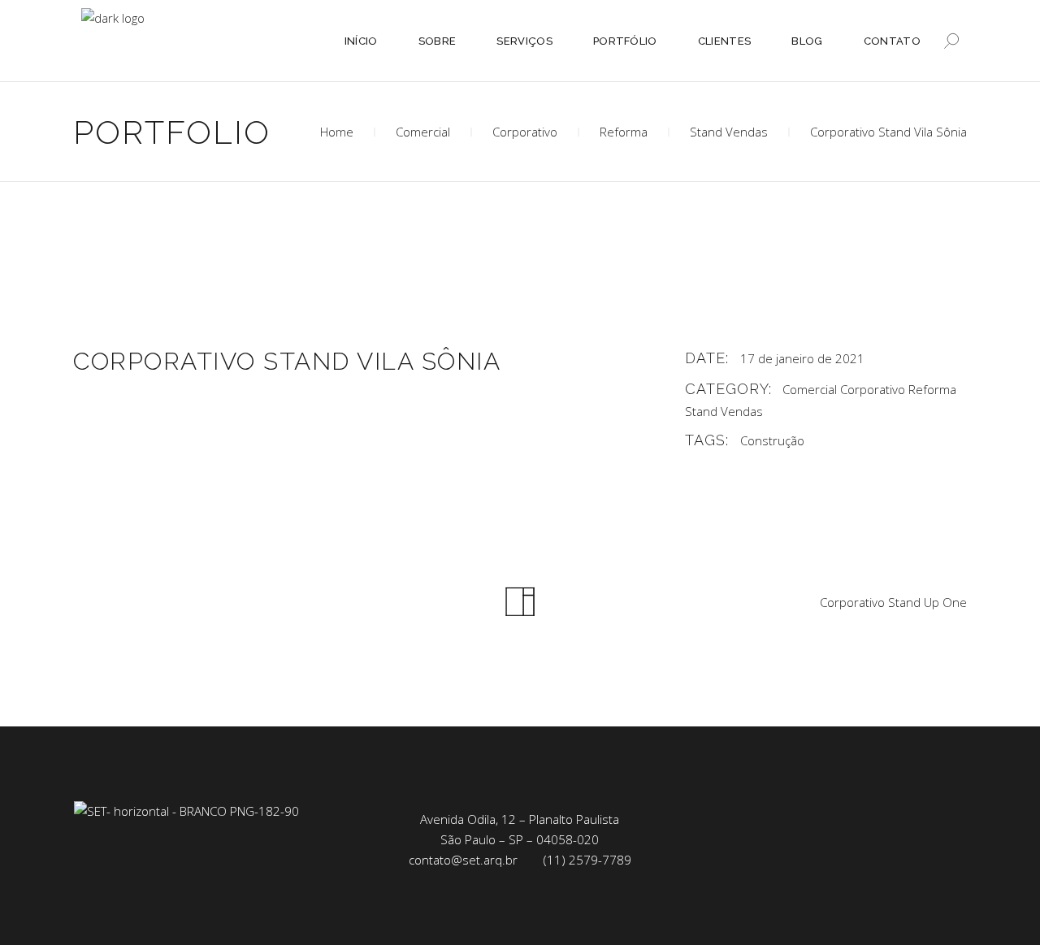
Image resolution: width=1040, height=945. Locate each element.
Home (336, 132)
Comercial (423, 132)
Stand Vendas (729, 132)
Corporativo (524, 132)
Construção (772, 440)
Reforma (624, 132)
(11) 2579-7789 (587, 860)
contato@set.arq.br (463, 860)
